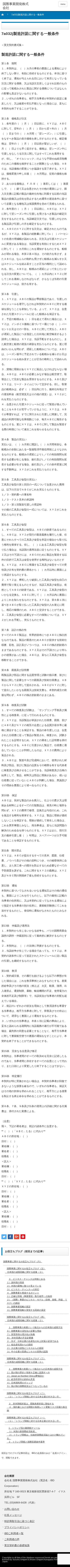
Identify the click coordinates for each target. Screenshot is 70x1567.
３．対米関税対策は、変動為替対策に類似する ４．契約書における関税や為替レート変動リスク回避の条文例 (37, 1407)
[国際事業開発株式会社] (17, 6)
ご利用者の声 (11, 1539)
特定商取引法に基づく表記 (19, 1521)
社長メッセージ (13, 1515)
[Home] (4, 16)
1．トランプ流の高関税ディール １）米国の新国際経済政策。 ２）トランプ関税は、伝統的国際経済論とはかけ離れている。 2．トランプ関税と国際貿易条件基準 (36, 1435)
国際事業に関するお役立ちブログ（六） (22, 1261)
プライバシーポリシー (16, 1527)
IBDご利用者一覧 (14, 1533)
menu (62, 4)
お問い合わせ (11, 1509)
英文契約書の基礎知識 (16, 1545)
